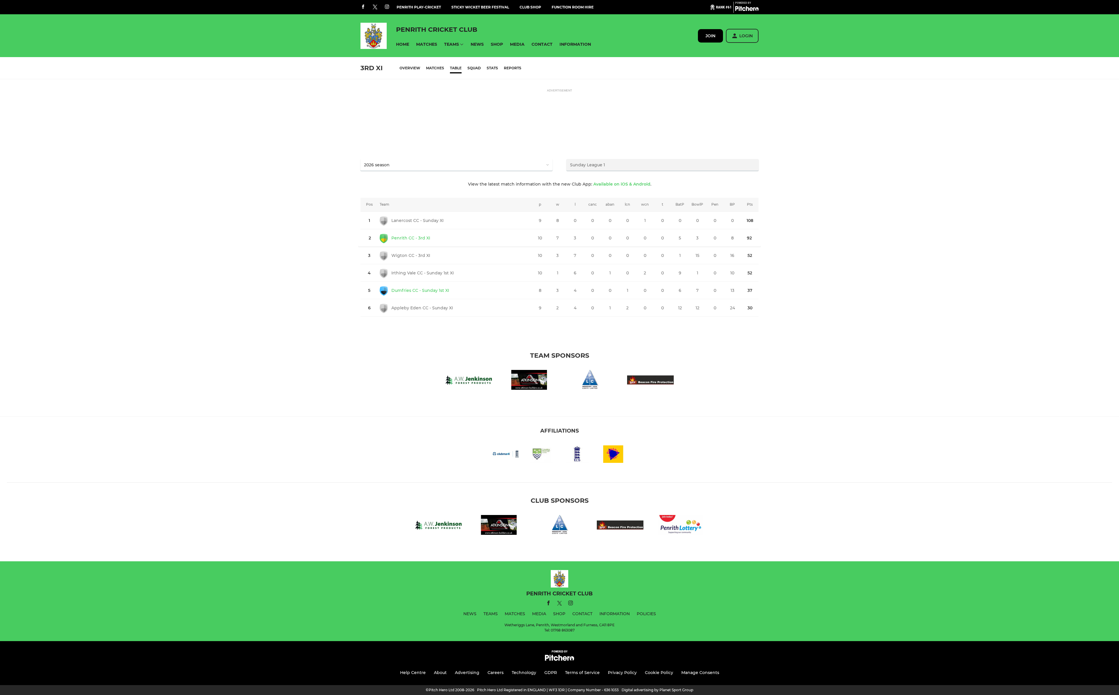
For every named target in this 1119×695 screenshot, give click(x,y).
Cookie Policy (659, 672)
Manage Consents (700, 672)
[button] (403, 44)
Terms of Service (582, 672)
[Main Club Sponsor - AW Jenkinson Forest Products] (468, 381)
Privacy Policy (622, 672)
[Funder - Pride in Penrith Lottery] (680, 526)
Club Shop (530, 7)
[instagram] (387, 7)
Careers (496, 672)
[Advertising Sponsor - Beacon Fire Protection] (650, 381)
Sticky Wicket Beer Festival (480, 7)
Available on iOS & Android (621, 184)
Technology (524, 672)
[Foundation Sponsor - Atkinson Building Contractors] (529, 381)
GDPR (550, 672)
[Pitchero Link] (747, 9)
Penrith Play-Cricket (419, 7)
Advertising (467, 672)
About (440, 672)
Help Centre (413, 672)
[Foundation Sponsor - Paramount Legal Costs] (589, 381)
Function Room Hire (573, 7)
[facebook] (363, 7)
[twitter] (375, 7)
